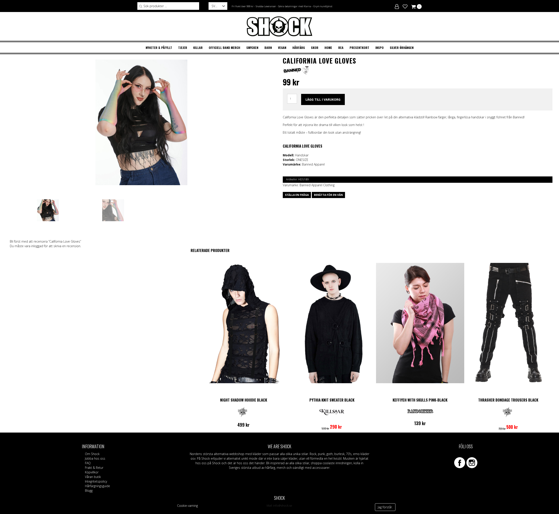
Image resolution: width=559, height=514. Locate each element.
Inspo (379, 47)
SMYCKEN (252, 47)
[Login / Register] (397, 6)
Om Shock (92, 454)
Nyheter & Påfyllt (159, 47)
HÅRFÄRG (298, 47)
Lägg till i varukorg (322, 99)
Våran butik (93, 477)
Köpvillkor (91, 472)
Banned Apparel (313, 164)
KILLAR (198, 47)
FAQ (88, 463)
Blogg (89, 490)
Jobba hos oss (95, 458)
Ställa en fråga (297, 195)
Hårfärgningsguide (97, 486)
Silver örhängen (402, 47)
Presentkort (359, 47)
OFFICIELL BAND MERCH (224, 47)
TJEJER (182, 47)
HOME (328, 47)
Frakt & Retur (94, 468)
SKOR (314, 47)
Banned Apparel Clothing (317, 185)
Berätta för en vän (328, 195)
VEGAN (282, 47)
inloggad (37, 246)
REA (340, 47)
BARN (268, 47)
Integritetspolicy (96, 481)
